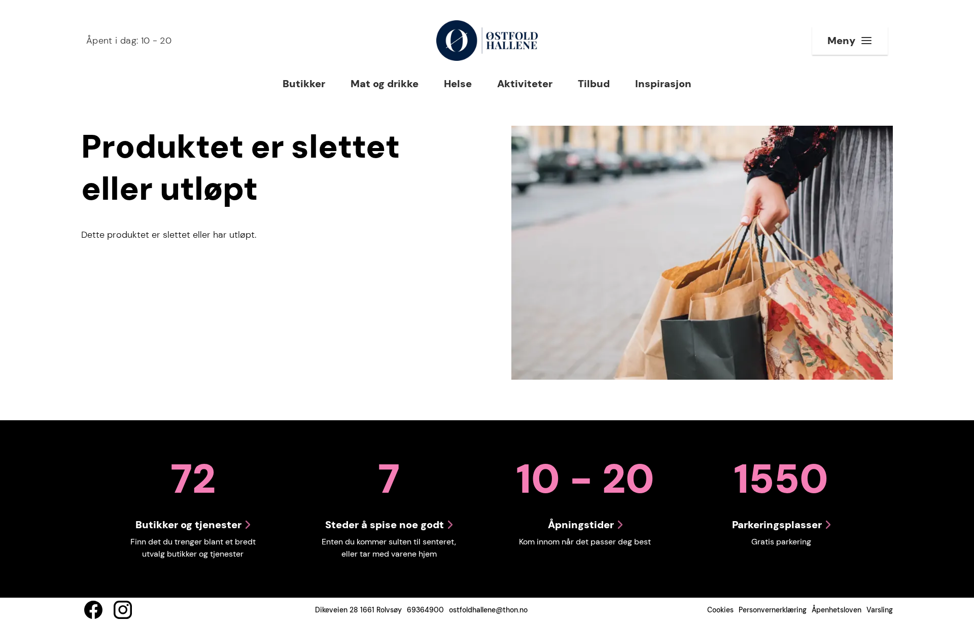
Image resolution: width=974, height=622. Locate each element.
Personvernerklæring (773, 609)
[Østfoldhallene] (486, 40)
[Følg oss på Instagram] (123, 610)
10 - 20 (128, 40)
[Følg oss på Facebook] (93, 610)
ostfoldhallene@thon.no (488, 609)
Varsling (879, 609)
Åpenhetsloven (836, 609)
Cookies (720, 609)
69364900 (425, 609)
